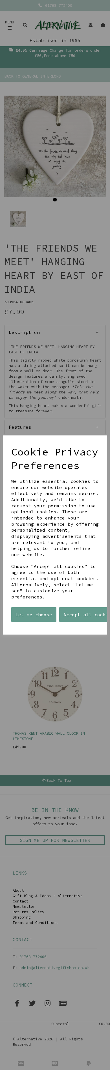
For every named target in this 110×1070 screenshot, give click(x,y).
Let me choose (34, 614)
